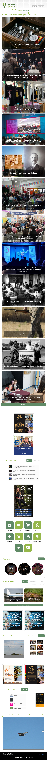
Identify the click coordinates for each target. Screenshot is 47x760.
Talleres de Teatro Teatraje (39, 642)
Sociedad (25, 581)
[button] (43, 569)
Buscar (33, 6)
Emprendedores (34, 581)
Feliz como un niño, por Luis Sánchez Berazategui (23, 302)
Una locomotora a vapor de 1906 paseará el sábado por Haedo (24, 471)
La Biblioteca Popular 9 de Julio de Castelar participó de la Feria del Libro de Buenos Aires (23, 141)
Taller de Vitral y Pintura (39, 653)
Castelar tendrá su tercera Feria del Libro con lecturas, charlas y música (23, 237)
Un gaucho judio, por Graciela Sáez (23, 173)
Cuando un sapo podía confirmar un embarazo (33, 599)
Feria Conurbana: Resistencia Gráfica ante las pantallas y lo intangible (23, 76)
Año (39, 460)
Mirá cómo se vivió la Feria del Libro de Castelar (23, 205)
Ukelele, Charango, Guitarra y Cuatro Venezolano (33, 647)
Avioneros (41, 584)
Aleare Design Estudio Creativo (19, 704)
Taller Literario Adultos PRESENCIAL (33, 653)
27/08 (11, 569)
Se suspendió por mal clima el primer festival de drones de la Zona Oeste (25, 475)
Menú (40, 6)
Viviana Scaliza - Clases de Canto (40, 648)
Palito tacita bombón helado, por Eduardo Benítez (23, 366)
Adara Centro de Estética (19, 700)
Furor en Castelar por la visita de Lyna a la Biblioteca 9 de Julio (23, 398)
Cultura (42, 581)
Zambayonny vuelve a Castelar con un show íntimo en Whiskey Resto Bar (24, 467)
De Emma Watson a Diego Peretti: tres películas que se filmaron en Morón (13, 599)
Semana (29, 460)
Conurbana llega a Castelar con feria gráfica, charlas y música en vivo (23, 109)
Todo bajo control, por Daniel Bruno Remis (23, 44)
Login (20, 10)
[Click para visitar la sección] (10, 525)
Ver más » (23, 404)
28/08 (38, 569)
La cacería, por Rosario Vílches (23, 334)
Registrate (26, 10)
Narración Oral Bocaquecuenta (34, 643)
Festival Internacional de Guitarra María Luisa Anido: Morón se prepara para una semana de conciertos (23, 269)
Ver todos (41, 559)
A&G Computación (18, 695)
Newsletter (17, 12)
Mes (35, 460)
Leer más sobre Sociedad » (23, 605)
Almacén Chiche (17, 708)
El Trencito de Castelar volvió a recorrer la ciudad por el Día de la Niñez (25, 479)
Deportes (34, 584)
